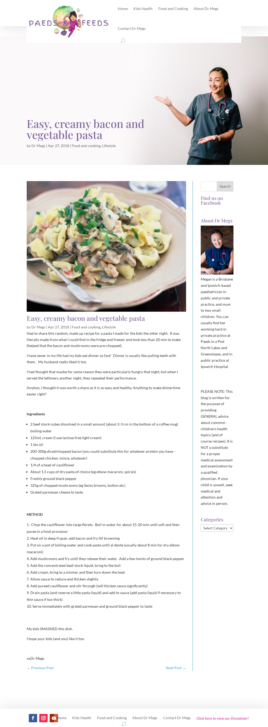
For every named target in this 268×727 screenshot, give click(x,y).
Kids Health (81, 718)
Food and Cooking (112, 718)
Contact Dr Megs (132, 28)
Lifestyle (109, 145)
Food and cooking (86, 145)
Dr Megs (38, 145)
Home (61, 718)
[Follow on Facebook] (33, 718)
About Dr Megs (144, 718)
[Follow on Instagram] (43, 718)
